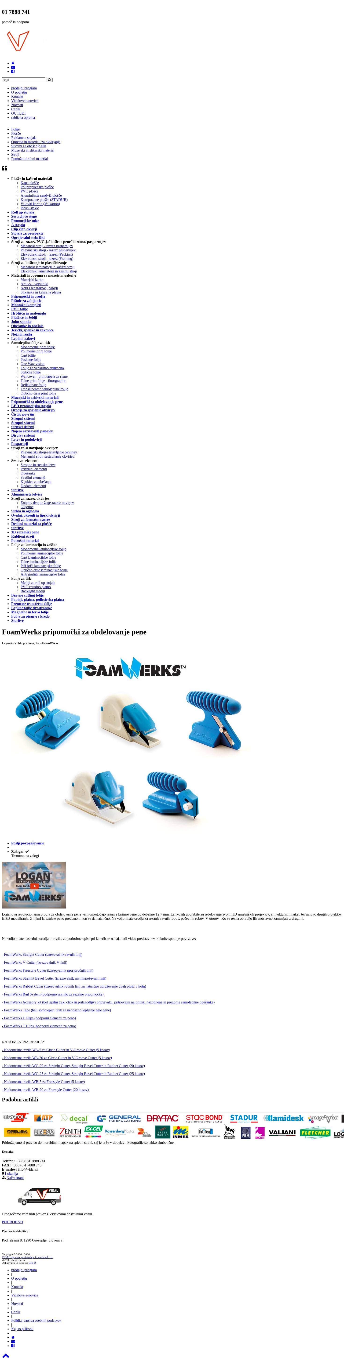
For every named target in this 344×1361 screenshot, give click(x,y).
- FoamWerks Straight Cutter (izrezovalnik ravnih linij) (42, 954)
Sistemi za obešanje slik (28, 146)
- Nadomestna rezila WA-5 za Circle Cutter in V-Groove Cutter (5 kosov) (56, 1050)
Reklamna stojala (24, 138)
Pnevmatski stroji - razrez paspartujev (48, 250)
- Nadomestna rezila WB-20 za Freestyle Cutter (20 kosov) (45, 1090)
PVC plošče (29, 191)
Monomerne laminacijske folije (43, 549)
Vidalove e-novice (24, 101)
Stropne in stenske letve (38, 465)
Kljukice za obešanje (36, 482)
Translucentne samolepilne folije (44, 389)
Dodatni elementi (33, 486)
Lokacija (11, 1174)
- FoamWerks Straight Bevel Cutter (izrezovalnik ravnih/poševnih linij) (54, 978)
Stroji (15, 154)
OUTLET (18, 113)
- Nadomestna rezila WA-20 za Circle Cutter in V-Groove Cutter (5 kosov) (57, 1058)
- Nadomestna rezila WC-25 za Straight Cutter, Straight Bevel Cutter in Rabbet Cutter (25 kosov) (73, 1074)
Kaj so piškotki (22, 1329)
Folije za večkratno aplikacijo (42, 368)
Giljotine (27, 507)
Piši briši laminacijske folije (41, 566)
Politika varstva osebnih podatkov (36, 1320)
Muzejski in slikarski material (32, 150)
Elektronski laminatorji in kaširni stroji (49, 271)
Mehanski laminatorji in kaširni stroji (47, 267)
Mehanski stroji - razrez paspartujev (47, 246)
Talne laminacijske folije (38, 562)
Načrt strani (15, 1178)
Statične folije (31, 372)
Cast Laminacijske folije (38, 557)
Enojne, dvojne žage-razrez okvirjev (47, 503)
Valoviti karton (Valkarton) (40, 204)
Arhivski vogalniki (34, 284)
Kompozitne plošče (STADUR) (44, 200)
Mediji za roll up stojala (38, 583)
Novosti (17, 105)
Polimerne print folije (36, 351)
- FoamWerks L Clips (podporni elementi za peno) (39, 1018)
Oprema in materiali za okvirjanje (35, 142)
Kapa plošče (30, 183)
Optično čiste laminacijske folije (44, 570)
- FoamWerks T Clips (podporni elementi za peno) (39, 1026)
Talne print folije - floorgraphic (43, 381)
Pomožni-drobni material (29, 159)
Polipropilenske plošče (37, 187)
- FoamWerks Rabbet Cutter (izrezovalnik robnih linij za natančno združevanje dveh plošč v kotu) (74, 986)
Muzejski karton (32, 280)
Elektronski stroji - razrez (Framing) (47, 259)
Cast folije (28, 355)
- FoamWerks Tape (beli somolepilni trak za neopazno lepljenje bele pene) (56, 1010)
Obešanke (28, 473)
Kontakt (17, 96)
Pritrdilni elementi (34, 469)
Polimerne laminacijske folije (42, 553)
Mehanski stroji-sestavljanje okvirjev (47, 456)
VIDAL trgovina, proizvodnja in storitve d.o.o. (27, 1257)
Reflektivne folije (33, 385)
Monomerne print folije (38, 347)
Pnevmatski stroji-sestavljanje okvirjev (49, 452)
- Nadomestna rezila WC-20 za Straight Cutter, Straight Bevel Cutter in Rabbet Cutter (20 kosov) (73, 1066)
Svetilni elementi (33, 477)
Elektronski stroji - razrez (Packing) (47, 254)
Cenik (15, 109)
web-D (32, 1262)
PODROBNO (12, 1222)
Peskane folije (31, 360)
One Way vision (32, 364)
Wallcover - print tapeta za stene (44, 376)
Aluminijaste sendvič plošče (41, 195)
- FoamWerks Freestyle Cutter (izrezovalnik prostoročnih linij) (47, 970)
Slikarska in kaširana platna (41, 292)
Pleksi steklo (30, 208)
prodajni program (24, 88)
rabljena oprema (23, 117)
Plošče (16, 133)
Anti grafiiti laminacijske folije (43, 574)
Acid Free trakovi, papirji (39, 288)
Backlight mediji (33, 591)
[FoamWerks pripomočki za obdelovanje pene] (34, 907)
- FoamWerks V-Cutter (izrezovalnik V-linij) (34, 962)
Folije (15, 129)
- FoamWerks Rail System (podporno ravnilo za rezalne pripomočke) (52, 994)
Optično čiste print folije (38, 393)
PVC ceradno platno (36, 587)
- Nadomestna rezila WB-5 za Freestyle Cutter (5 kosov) (43, 1082)
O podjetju (19, 92)
